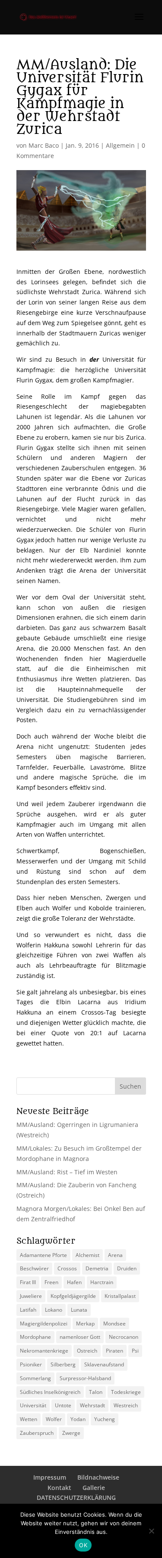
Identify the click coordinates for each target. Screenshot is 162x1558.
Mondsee (114, 1323)
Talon (95, 1392)
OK (83, 1545)
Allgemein (120, 145)
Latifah (28, 1309)
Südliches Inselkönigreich (50, 1392)
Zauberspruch (37, 1433)
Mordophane (35, 1337)
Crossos (67, 1268)
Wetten (28, 1419)
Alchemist (87, 1255)
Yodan (78, 1419)
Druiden (127, 1268)
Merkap (85, 1323)
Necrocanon (123, 1337)
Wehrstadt (92, 1405)
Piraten (114, 1350)
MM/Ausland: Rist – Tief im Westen (67, 1172)
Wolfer (54, 1419)
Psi (135, 1350)
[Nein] (151, 1531)
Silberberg (63, 1364)
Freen (51, 1282)
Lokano (53, 1309)
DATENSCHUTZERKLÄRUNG (76, 1497)
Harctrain (101, 1282)
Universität (33, 1405)
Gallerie (94, 1488)
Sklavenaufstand (104, 1364)
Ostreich (87, 1350)
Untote (63, 1405)
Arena (115, 1255)
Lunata (79, 1309)
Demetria (97, 1268)
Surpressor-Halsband (85, 1378)
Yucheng (104, 1419)
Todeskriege (126, 1392)
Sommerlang (35, 1378)
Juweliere (31, 1296)
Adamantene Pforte (43, 1255)
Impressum (49, 1477)
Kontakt (59, 1488)
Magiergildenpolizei (43, 1323)
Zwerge (71, 1433)
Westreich (126, 1405)
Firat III (28, 1282)
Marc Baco (44, 145)
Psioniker (31, 1364)
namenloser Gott (80, 1337)
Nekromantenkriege (44, 1350)
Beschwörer (34, 1268)
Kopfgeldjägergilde (73, 1296)
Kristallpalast (120, 1296)
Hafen (74, 1282)
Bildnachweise (98, 1477)
